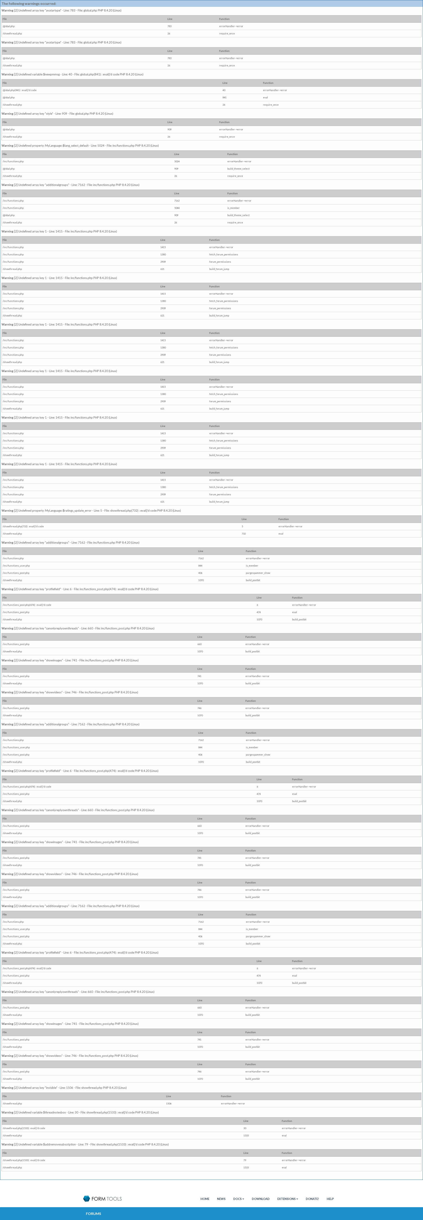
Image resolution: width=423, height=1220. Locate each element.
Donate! (312, 1199)
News (221, 1199)
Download (261, 1199)
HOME (204, 1199)
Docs (237, 1199)
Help (330, 1199)
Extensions (286, 1199)
